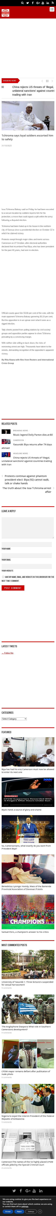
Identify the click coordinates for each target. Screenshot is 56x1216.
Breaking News (20, 432)
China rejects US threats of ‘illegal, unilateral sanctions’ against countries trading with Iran (24, 91)
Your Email (6, 561)
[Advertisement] (28, 47)
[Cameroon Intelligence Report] (5, 15)
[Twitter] (28, 2)
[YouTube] (43, 2)
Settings (31, 1211)
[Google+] (38, 2)
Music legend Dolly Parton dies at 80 (33, 436)
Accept (7, 1211)
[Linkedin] (48, 2)
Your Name (6, 550)
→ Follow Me (7, 654)
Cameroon (18, 442)
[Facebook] (33, 2)
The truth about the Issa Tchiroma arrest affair (28, 491)
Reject (19, 1211)
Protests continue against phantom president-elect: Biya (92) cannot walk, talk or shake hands (25, 481)
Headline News (20, 455)
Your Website (7, 572)
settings (24, 1206)
